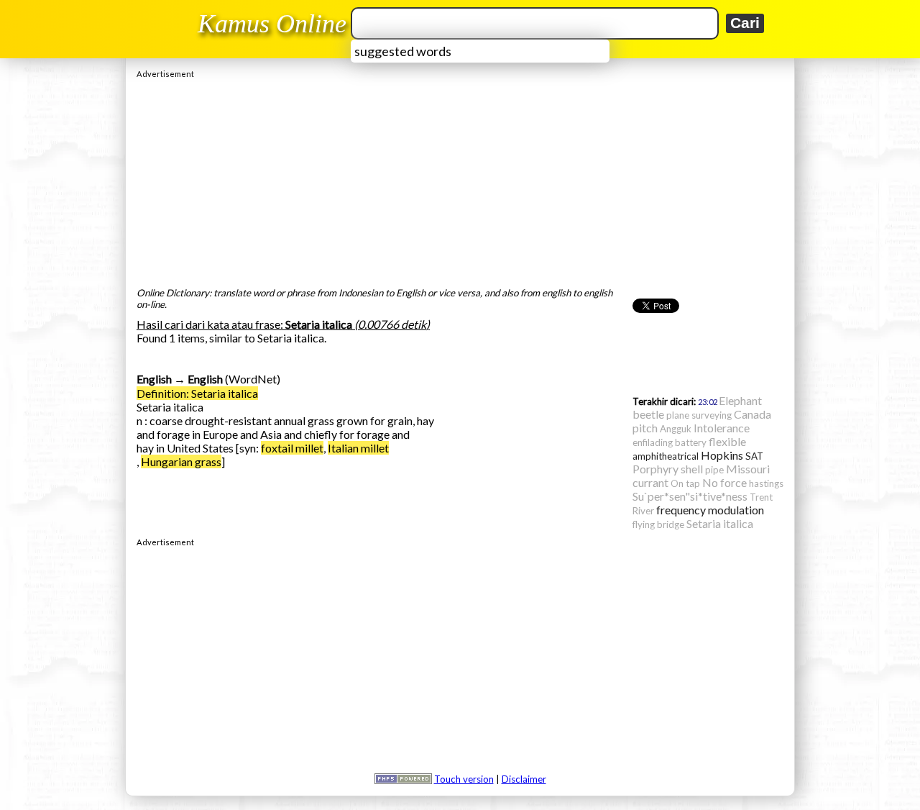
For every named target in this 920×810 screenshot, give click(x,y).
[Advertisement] (460, 179)
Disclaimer (524, 779)
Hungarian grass (181, 461)
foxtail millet (292, 448)
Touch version (464, 779)
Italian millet (358, 448)
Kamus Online (272, 23)
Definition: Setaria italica (197, 393)
